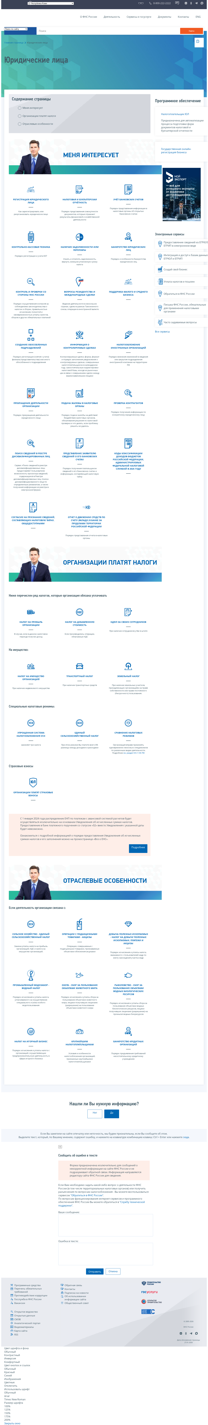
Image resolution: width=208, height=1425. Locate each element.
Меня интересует (33, 108)
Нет (95, 1112)
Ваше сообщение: (69, 1212)
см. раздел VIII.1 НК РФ (134, 752)
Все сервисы (162, 331)
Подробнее (138, 847)
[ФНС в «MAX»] (201, 3)
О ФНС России (88, 16)
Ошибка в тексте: (68, 1241)
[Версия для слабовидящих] (141, 3)
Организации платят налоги (39, 116)
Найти (191, 31)
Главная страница (13, 42)
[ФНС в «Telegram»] (196, 3)
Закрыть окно (12, 1423)
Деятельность (112, 16)
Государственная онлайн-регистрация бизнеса (176, 150)
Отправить (94, 1271)
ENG (198, 16)
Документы (164, 16)
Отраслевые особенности (38, 124)
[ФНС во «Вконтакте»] (186, 3)
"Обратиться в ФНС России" (87, 1195)
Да (111, 1112)
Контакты (183, 16)
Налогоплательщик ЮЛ (175, 114)
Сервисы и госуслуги (139, 16)
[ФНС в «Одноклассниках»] (191, 3)
